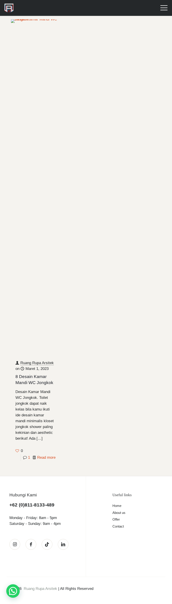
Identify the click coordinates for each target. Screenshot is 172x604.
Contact (118, 526)
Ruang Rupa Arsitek (37, 363)
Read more (46, 457)
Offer (116, 519)
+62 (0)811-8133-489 (31, 504)
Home (116, 506)
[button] (13, 591)
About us (118, 513)
